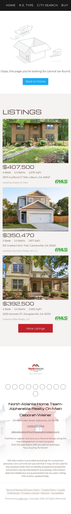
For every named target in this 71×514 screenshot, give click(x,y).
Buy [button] (64, 5)
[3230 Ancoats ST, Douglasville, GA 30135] (35, 278)
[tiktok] (49, 386)
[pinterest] (63, 386)
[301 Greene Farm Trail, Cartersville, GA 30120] (35, 209)
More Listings (35, 328)
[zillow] (28, 386)
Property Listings (30, 493)
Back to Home (35, 81)
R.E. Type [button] (26, 5)
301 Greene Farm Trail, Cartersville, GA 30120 (29, 245)
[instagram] (35, 386)
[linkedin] (14, 386)
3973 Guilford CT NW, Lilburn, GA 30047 (26, 177)
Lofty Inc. (23, 498)
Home (11, 5)
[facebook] (8, 386)
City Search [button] (47, 5)
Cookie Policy (49, 489)
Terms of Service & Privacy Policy (23, 489)
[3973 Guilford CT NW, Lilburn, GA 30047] (35, 141)
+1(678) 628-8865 (35, 426)
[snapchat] (56, 386)
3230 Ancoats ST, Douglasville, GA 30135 (27, 313)
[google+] (35, 393)
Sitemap (45, 493)
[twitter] (21, 386)
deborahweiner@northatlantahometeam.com (35, 432)
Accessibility (57, 493)
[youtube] (42, 386)
